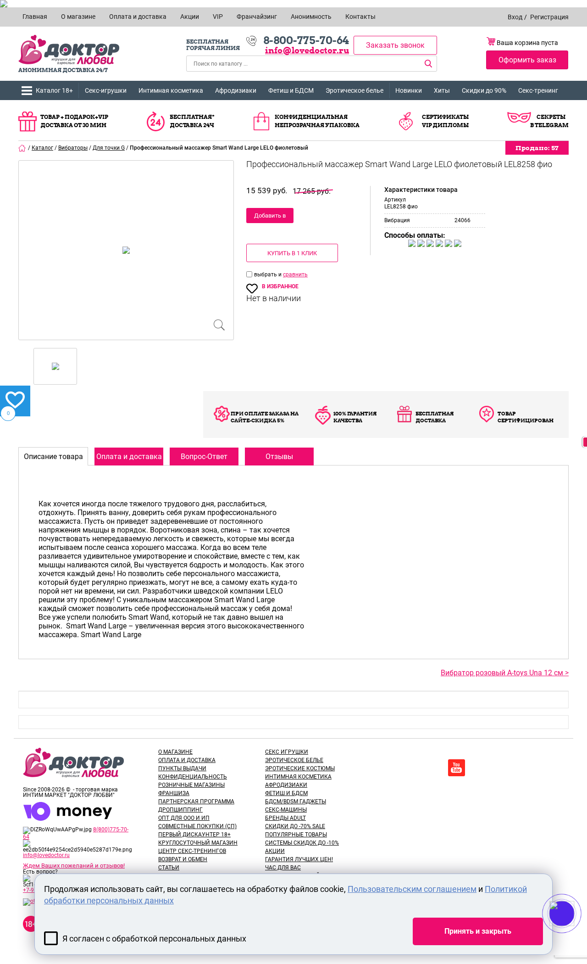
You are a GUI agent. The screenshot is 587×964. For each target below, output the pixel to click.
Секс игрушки (286, 752)
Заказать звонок (395, 45)
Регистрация (549, 17)
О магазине (175, 752)
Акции (275, 851)
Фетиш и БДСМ (291, 90)
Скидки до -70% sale (295, 826)
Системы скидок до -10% (302, 843)
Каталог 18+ (54, 90)
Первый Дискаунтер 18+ (194, 834)
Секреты (551, 116)
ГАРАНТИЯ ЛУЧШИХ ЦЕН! (299, 859)
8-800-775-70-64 (306, 40)
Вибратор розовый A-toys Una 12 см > (505, 672)
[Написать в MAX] (574, 932)
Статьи (168, 867)
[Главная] (22, 148)
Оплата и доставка (187, 760)
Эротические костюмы (300, 768)
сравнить (295, 274)
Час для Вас (283, 867)
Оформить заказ (527, 60)
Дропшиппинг (180, 810)
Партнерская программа (196, 801)
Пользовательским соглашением (412, 889)
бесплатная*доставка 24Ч (192, 121)
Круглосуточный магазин (198, 843)
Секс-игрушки (106, 90)
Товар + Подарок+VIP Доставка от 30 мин (74, 121)
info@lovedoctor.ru (307, 50)
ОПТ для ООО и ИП (184, 818)
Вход (515, 17)
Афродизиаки (235, 90)
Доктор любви (68, 50)
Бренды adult (285, 818)
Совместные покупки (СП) (197, 826)
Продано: (537, 147)
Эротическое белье (354, 90)
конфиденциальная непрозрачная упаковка (317, 121)
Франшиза (173, 793)
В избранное (280, 286)
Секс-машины (286, 810)
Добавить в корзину (270, 217)
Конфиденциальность (192, 776)
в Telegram (549, 125)
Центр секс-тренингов (192, 851)
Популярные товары (296, 834)
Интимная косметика (170, 90)
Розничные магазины (191, 785)
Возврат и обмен (182, 859)
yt (456, 767)
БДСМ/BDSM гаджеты (295, 801)
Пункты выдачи (182, 768)
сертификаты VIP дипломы (445, 121)
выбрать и (268, 274)
